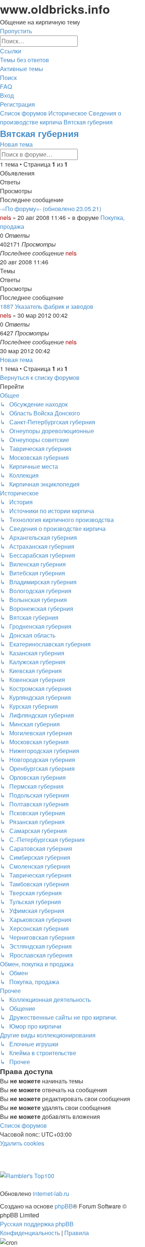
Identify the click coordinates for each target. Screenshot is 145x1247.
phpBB (64, 1206)
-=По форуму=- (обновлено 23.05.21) (50, 208)
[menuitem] (24, 60)
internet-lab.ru (51, 1193)
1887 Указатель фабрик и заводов (46, 306)
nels (5, 217)
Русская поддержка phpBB (37, 1224)
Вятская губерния (39, 133)
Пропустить (16, 31)
